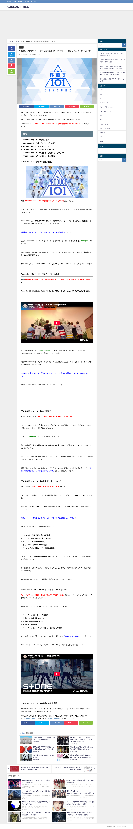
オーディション (104, 102)
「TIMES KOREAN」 (53, 718)
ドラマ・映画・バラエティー (108, 107)
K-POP (102, 90)
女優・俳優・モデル (105, 111)
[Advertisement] (66, 24)
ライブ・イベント (105, 94)
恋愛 (101, 115)
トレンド (102, 98)
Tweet (11, 55)
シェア (11, 49)
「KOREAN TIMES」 (29, 718)
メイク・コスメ (104, 124)
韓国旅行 (102, 132)
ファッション (103, 119)
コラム (21, 47)
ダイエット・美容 (105, 128)
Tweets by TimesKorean (106, 150)
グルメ (101, 136)
